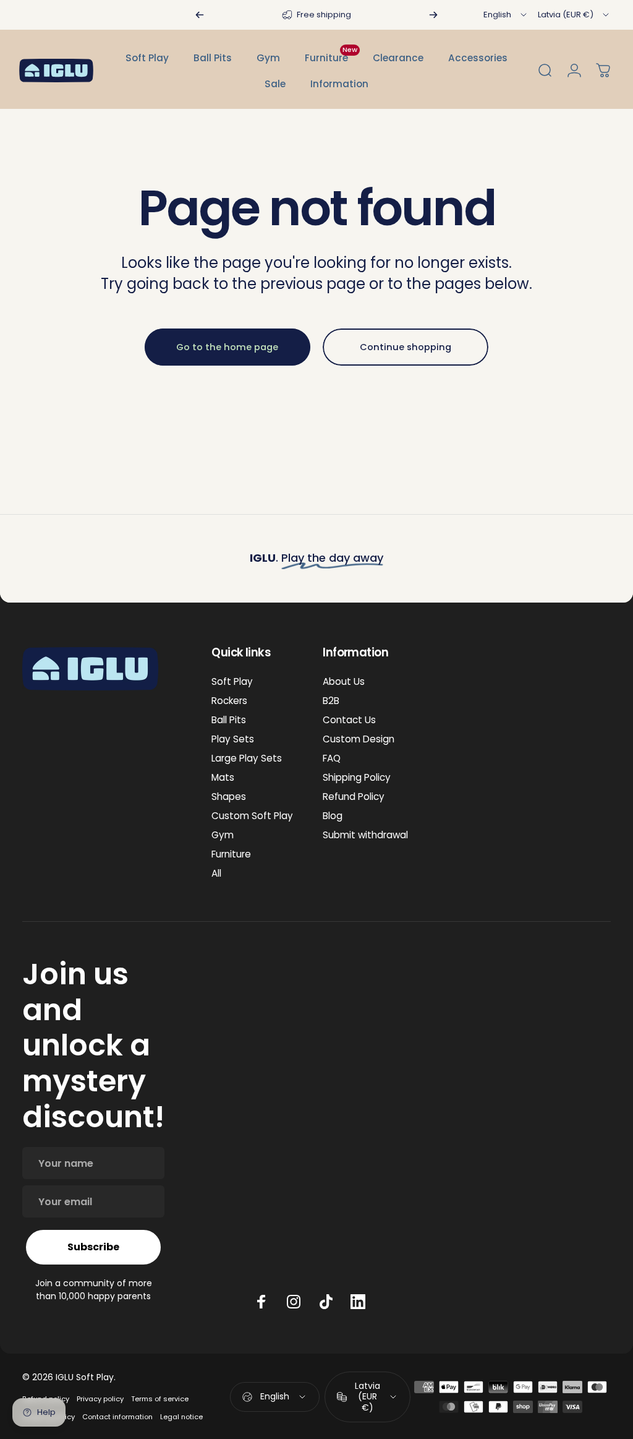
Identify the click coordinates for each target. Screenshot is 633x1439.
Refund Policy (353, 796)
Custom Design (358, 739)
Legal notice (181, 1417)
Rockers (229, 701)
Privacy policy (100, 1399)
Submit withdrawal (365, 835)
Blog (332, 816)
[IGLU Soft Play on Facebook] (261, 1301)
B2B (331, 701)
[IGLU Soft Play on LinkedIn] (357, 1301)
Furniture (231, 854)
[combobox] (506, 15)
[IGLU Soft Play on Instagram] (293, 1301)
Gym (222, 835)
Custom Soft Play (252, 816)
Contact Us (349, 720)
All (216, 873)
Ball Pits (228, 720)
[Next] (433, 15)
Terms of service (160, 1399)
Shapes (228, 796)
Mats (222, 777)
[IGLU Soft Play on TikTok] (325, 1301)
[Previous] (199, 15)
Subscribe (93, 1247)
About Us (344, 681)
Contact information (117, 1417)
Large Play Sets (246, 758)
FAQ (332, 758)
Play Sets (232, 739)
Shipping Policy (357, 777)
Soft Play (232, 681)
